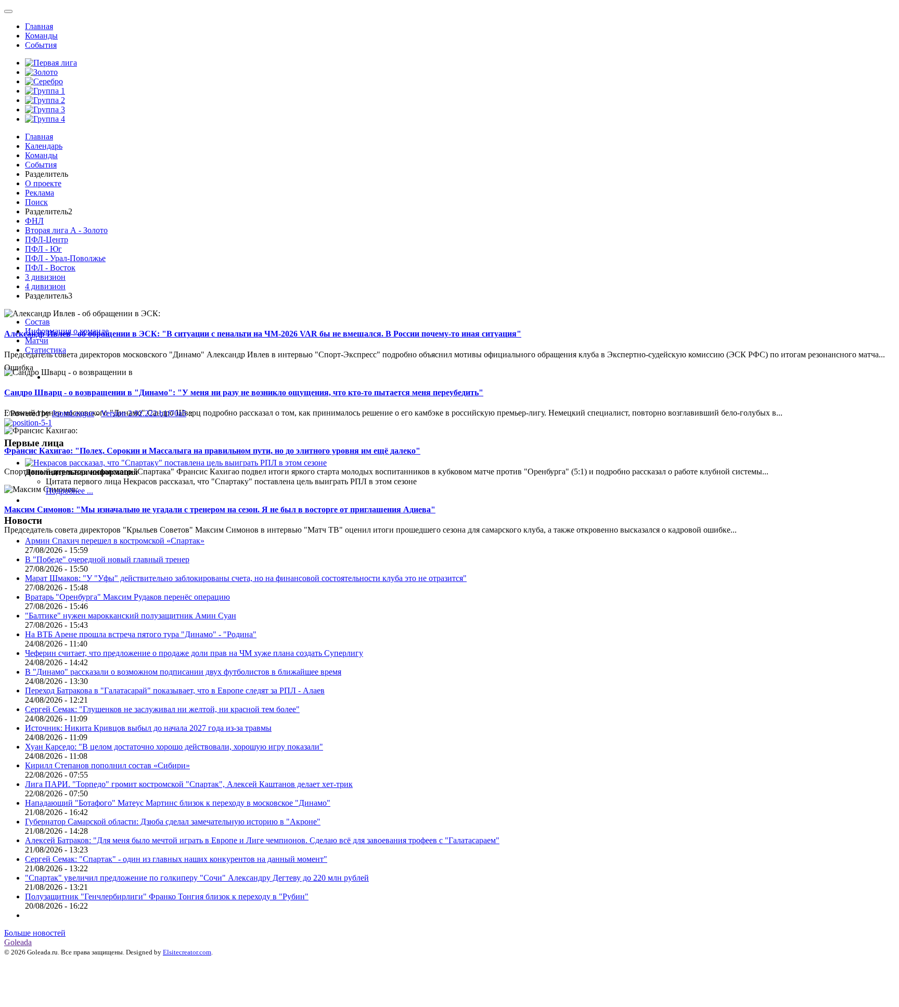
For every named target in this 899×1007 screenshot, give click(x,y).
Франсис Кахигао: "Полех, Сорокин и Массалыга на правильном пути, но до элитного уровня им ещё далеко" (212, 450)
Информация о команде (67, 331)
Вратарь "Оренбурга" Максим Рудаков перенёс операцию (127, 596)
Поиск (36, 202)
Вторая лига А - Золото (66, 230)
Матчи (36, 340)
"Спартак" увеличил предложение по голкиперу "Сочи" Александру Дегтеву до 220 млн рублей (197, 877)
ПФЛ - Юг (43, 248)
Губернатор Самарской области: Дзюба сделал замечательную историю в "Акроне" (172, 821)
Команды (41, 35)
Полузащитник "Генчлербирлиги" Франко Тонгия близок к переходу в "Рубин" (167, 896)
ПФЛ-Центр (46, 239)
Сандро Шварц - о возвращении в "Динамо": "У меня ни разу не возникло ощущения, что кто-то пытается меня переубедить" (243, 392)
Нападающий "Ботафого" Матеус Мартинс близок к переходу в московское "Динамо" (177, 802)
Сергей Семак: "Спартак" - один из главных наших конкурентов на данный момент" (176, 859)
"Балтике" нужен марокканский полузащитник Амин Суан (130, 615)
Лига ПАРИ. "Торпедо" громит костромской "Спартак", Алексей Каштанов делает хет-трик (189, 784)
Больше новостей (35, 932)
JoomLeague (73, 413)
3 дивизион (45, 277)
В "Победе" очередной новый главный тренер (107, 559)
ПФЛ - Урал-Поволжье (65, 258)
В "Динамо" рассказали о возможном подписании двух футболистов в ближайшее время (183, 671)
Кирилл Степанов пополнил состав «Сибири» (107, 765)
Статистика (45, 349)
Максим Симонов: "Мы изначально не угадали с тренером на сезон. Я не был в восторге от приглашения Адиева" (219, 509)
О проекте (43, 183)
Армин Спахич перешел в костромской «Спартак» (114, 540)
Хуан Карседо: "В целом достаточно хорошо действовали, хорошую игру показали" (174, 746)
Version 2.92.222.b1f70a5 (143, 413)
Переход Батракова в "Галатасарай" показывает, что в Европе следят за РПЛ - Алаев (175, 690)
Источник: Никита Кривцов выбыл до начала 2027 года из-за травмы (148, 728)
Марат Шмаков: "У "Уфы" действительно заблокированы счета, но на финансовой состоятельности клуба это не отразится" (246, 578)
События (41, 45)
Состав (37, 321)
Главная (39, 26)
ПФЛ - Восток (50, 267)
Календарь (43, 145)
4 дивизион (45, 286)
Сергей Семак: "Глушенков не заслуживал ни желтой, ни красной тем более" (162, 709)
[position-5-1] (28, 422)
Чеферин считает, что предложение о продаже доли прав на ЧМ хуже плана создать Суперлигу (194, 653)
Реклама (39, 192)
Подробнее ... (69, 490)
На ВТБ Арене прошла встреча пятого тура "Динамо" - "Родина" (140, 634)
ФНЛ (34, 220)
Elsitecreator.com (187, 952)
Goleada (18, 942)
